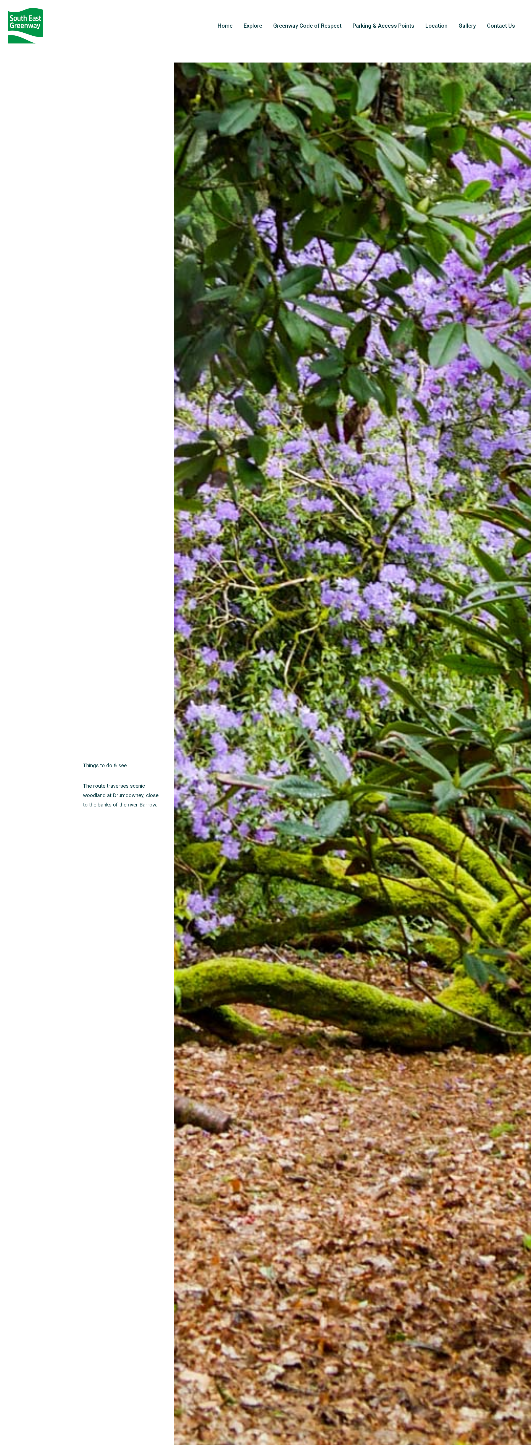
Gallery (467, 25)
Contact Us (501, 25)
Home (225, 25)
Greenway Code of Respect (307, 25)
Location (436, 25)
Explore (253, 25)
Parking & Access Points (383, 25)
